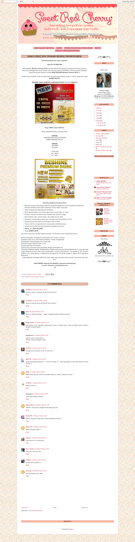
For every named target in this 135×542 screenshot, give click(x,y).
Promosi (42, 276)
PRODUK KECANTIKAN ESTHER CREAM (78, 48)
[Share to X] (50, 274)
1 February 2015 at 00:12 (39, 359)
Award (97, 142)
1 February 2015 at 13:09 (37, 372)
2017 (97, 115)
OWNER (59, 48)
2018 (97, 113)
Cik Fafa (28, 348)
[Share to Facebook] (51, 274)
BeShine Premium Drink (32, 276)
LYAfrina (28, 460)
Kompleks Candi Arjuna (102, 189)
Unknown (29, 471)
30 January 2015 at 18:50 (39, 300)
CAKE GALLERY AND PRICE (44, 48)
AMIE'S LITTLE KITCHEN (104, 198)
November (101, 125)
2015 (97, 120)
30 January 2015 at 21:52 (37, 311)
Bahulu (98, 144)
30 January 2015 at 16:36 (40, 289)
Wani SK (28, 359)
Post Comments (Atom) (36, 510)
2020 (97, 108)
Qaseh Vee (29, 427)
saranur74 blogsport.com (104, 192)
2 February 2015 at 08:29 (41, 394)
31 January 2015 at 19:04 (38, 348)
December (101, 123)
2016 (97, 118)
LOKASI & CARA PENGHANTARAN (67, 50)
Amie (27, 311)
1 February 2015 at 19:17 (39, 383)
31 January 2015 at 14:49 (41, 335)
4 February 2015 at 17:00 (41, 449)
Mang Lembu (30, 322)
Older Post (85, 507)
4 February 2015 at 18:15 (39, 460)
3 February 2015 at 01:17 (40, 427)
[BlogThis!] (48, 274)
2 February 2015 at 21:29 (40, 416)
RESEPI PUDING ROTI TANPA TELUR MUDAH (108, 221)
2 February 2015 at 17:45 (42, 405)
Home (55, 507)
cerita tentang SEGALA (103, 187)
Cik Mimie (29, 289)
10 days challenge (101, 133)
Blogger (71, 529)
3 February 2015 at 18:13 (39, 438)
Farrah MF (29, 416)
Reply (27, 295)
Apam (97, 140)
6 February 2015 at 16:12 (39, 471)
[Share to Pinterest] (53, 274)
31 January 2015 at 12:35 (41, 322)
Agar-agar (98, 136)
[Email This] (46, 274)
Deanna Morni (30, 405)
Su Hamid (29, 300)
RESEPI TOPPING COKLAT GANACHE (107, 211)
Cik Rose (28, 383)
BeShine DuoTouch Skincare (104, 147)
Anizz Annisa (30, 449)
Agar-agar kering (100, 138)
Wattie (28, 372)
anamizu (28, 438)
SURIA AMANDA (101, 181)
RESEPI (98, 48)
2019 (97, 110)
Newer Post (25, 507)
